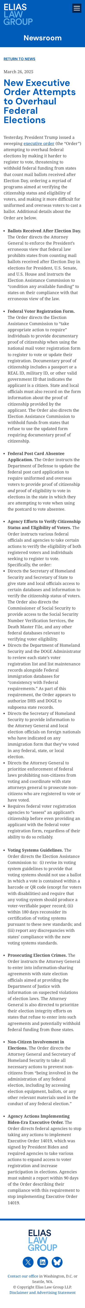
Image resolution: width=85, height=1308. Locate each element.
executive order (39, 143)
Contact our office (23, 1276)
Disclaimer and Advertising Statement (43, 1292)
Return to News (19, 59)
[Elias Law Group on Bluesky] (57, 1262)
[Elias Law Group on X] (28, 1262)
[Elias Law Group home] (42, 1240)
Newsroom (43, 38)
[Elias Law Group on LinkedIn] (42, 1262)
